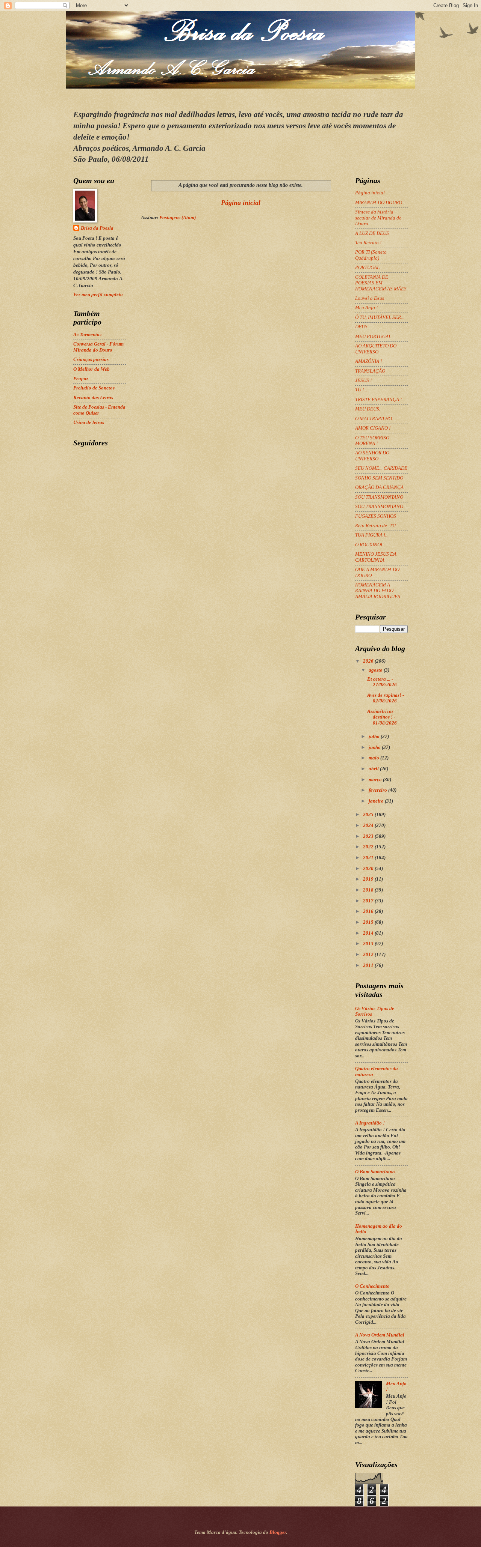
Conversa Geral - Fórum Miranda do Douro (98, 346)
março (376, 779)
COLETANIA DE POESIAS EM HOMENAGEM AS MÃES (381, 283)
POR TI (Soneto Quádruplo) (371, 255)
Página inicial (240, 202)
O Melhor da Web (91, 369)
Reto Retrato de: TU (375, 525)
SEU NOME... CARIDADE (381, 468)
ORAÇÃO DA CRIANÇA (379, 487)
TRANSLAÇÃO (370, 371)
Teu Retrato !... (370, 242)
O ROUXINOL (369, 544)
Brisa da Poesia (97, 228)
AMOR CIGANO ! (372, 428)
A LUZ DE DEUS (372, 233)
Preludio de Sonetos (94, 388)
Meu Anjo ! (366, 307)
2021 (369, 857)
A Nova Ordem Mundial (379, 1335)
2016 (369, 911)
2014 (369, 933)
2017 (369, 901)
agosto (376, 670)
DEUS (361, 326)
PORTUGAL (367, 267)
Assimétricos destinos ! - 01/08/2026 (382, 717)
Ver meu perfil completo (98, 294)
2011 (369, 965)
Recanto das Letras (93, 397)
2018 (369, 890)
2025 (369, 814)
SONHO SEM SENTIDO (379, 478)
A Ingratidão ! (370, 1123)
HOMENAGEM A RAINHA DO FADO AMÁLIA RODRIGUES (377, 590)
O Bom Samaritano (375, 1171)
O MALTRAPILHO (373, 418)
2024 (369, 825)
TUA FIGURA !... (372, 535)
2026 (369, 661)
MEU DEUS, (367, 409)
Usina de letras (88, 422)
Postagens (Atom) (177, 217)
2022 (369, 846)
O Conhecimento (372, 1286)
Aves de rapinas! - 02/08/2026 (385, 698)
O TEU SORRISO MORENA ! (372, 440)
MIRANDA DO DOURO (378, 202)
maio (374, 758)
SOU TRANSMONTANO (379, 497)
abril (374, 768)
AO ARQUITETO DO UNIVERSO (375, 348)
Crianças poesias (91, 359)
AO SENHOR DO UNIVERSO (372, 455)
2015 (369, 922)
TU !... (361, 389)
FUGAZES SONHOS (375, 516)
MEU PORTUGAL (373, 336)
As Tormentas (87, 334)
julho (375, 736)
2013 (369, 943)
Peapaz (80, 378)
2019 (369, 879)
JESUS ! (363, 380)
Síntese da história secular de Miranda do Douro (378, 217)
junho (375, 747)
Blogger (277, 1532)
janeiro (377, 801)
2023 (369, 836)
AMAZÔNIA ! (368, 361)
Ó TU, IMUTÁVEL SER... (379, 317)
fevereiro (378, 790)
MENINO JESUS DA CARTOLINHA (375, 557)
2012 (369, 954)
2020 (369, 868)
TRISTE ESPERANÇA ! (378, 399)
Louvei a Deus (369, 298)
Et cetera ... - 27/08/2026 (382, 682)
